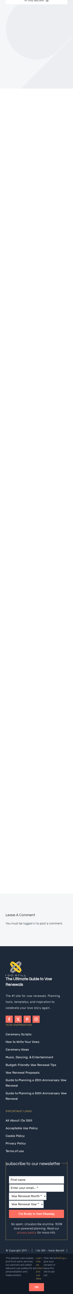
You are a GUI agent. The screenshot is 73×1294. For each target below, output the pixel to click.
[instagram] (36, 1019)
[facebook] (9, 1019)
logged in (29, 923)
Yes (36, 1287)
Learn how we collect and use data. (39, 1268)
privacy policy (26, 1232)
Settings (61, 1258)
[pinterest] (27, 1019)
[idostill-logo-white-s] (16, 962)
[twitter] (18, 1019)
